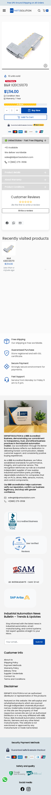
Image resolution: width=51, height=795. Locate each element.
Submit (39, 641)
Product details (12, 172)
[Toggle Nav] (4, 10)
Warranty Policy (11, 668)
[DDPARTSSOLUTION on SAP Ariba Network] (20, 598)
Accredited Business (27, 521)
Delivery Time (10, 671)
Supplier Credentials (13, 673)
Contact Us (9, 676)
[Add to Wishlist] (45, 66)
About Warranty (13, 179)
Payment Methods (12, 665)
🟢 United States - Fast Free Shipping (24, 140)
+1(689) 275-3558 (16, 501)
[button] (39, 10)
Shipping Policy (11, 662)
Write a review (25, 210)
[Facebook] (22, 789)
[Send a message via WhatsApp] (4, 779)
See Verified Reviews (29, 547)
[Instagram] (29, 789)
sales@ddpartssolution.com (21, 497)
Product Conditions (14, 186)
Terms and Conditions (14, 679)
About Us (8, 659)
